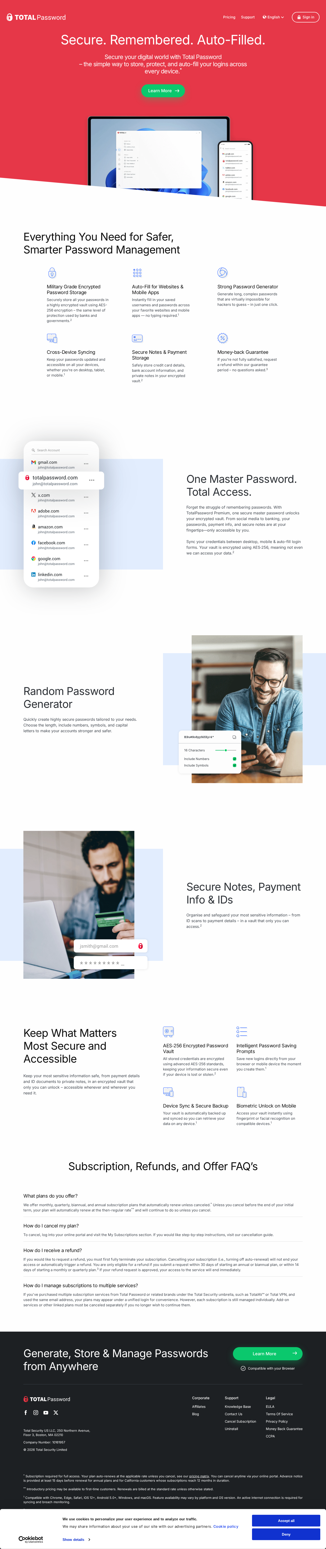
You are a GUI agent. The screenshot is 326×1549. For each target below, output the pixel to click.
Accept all (286, 1521)
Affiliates (198, 1406)
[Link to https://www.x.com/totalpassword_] (55, 1413)
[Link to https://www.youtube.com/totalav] (45, 1413)
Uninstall (231, 1429)
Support (248, 17)
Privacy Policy (277, 1421)
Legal (270, 1398)
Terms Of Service (279, 1414)
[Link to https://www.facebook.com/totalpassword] (25, 1413)
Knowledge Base (238, 1406)
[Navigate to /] (35, 17)
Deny (286, 1534)
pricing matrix (199, 1476)
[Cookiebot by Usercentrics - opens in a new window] (31, 1539)
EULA (270, 1406)
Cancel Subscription (240, 1421)
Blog (195, 1414)
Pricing (229, 17)
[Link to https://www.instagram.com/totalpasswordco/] (35, 1413)
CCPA (270, 1436)
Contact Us (233, 1414)
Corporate (201, 1398)
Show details (73, 1540)
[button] (306, 17)
